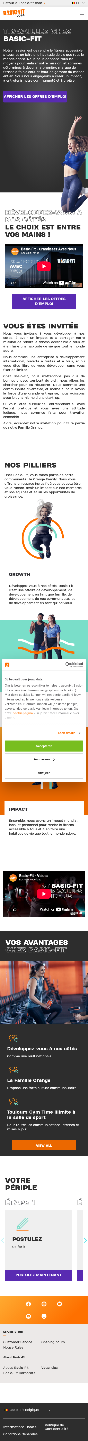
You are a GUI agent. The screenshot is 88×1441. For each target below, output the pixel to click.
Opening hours (53, 1342)
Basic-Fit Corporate (19, 1373)
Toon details (66, 733)
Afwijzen (44, 772)
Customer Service (17, 1342)
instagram (44, 1304)
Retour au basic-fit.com (22, 3)
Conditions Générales (20, 1434)
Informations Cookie (19, 1427)
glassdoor (44, 1316)
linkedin (59, 1304)
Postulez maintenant (39, 1275)
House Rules (13, 1347)
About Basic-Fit (16, 1367)
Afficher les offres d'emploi (35, 97)
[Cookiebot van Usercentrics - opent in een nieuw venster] (65, 665)
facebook (28, 1304)
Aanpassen (42, 759)
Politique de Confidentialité (56, 1427)
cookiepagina (23, 713)
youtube (28, 1316)
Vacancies (49, 1367)
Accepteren (44, 745)
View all (44, 1145)
